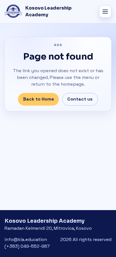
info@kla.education (26, 239)
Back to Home (38, 99)
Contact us (80, 99)
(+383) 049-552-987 (27, 246)
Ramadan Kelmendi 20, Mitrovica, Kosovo (48, 228)
